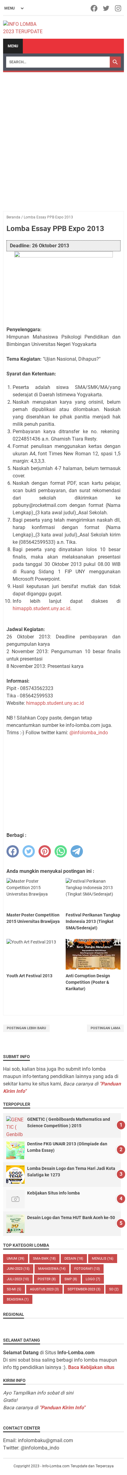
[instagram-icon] (118, 8)
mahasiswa (52, 1269)
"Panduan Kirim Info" (62, 1407)
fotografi (87, 1269)
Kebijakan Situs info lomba (53, 1193)
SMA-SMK (44, 1259)
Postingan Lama (105, 1028)
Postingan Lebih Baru (26, 1028)
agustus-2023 (44, 1289)
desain (73, 1259)
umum (15, 1259)
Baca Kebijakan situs (91, 1367)
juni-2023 (18, 1269)
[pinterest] (45, 851)
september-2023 (84, 1289)
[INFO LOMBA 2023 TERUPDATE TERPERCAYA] (25, 27)
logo (93, 1279)
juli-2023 (18, 1279)
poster (47, 1279)
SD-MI (14, 1289)
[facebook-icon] (94, 8)
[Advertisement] (63, 138)
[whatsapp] (61, 851)
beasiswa (18, 1299)
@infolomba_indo (88, 733)
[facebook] (12, 851)
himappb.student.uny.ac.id (41, 608)
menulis (102, 1259)
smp (70, 1279)
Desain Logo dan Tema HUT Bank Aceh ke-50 (71, 1217)
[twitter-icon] (106, 8)
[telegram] (77, 851)
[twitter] (29, 851)
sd (114, 1289)
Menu (13, 46)
